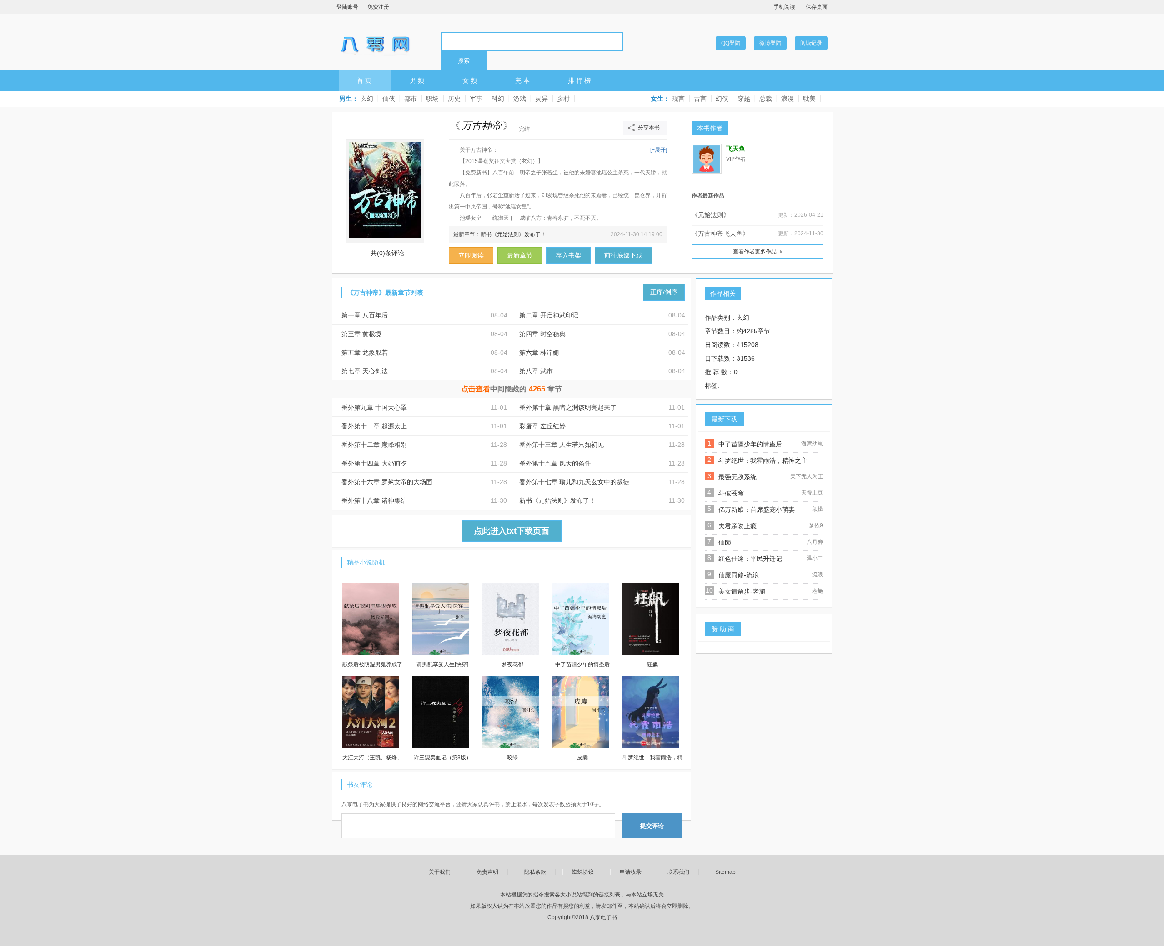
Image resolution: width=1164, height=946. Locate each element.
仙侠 (388, 98)
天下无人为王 (806, 476)
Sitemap (725, 872)
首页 (365, 80)
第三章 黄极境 (361, 333)
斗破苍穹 (731, 493)
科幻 (498, 98)
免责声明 (487, 872)
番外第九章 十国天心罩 (374, 407)
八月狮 (815, 542)
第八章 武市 (536, 371)
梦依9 (816, 525)
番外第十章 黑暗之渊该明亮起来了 (568, 407)
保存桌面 (817, 7)
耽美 (809, 98)
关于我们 (440, 872)
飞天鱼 (735, 148)
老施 (817, 591)
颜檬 (817, 509)
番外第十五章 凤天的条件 (555, 463)
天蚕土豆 (812, 493)
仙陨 (724, 542)
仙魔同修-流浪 (738, 575)
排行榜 (580, 80)
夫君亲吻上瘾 (737, 526)
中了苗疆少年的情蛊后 (750, 444)
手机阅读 (784, 7)
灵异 (541, 98)
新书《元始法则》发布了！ (513, 234)
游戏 (519, 98)
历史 (454, 98)
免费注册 (378, 7)
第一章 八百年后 (364, 315)
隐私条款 (535, 872)
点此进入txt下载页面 (511, 530)
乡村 (563, 98)
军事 (476, 98)
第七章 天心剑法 (364, 371)
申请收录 (631, 872)
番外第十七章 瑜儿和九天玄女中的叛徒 (574, 481)
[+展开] (658, 150)
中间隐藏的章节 (511, 389)
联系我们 (678, 872)
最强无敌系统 (737, 476)
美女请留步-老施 (741, 591)
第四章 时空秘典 (542, 333)
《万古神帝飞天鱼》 (720, 233)
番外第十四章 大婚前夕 (374, 463)
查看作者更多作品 (755, 251)
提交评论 (652, 825)
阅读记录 (811, 43)
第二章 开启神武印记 (548, 315)
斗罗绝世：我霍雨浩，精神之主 (763, 460)
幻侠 (722, 98)
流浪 (817, 574)
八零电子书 (375, 41)
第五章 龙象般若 (364, 352)
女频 (470, 80)
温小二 (815, 558)
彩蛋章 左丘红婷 (542, 426)
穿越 (744, 98)
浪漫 (787, 98)
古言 (700, 98)
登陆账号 (347, 7)
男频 (418, 80)
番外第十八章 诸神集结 (374, 500)
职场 (432, 98)
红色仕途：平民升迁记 (750, 558)
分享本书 (649, 127)
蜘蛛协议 (583, 872)
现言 (678, 98)
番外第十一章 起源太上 (374, 426)
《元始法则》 (711, 214)
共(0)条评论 (387, 253)
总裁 (765, 98)
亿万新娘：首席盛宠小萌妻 (756, 509)
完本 (523, 80)
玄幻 (367, 98)
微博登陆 (770, 43)
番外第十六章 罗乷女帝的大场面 (386, 481)
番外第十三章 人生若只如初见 (561, 444)
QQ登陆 (730, 43)
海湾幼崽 (812, 444)
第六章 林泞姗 (539, 352)
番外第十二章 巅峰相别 (374, 444)
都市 (410, 98)
